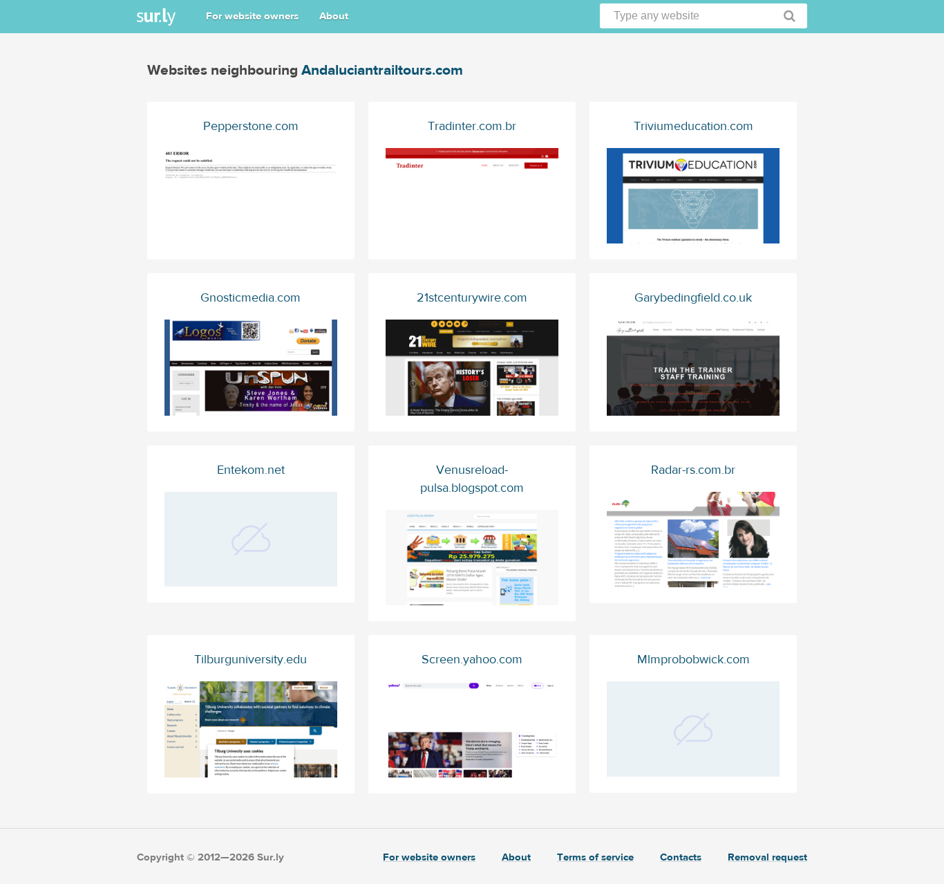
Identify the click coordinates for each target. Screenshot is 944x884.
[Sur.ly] (156, 17)
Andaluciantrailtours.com (382, 70)
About (333, 16)
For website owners (252, 16)
